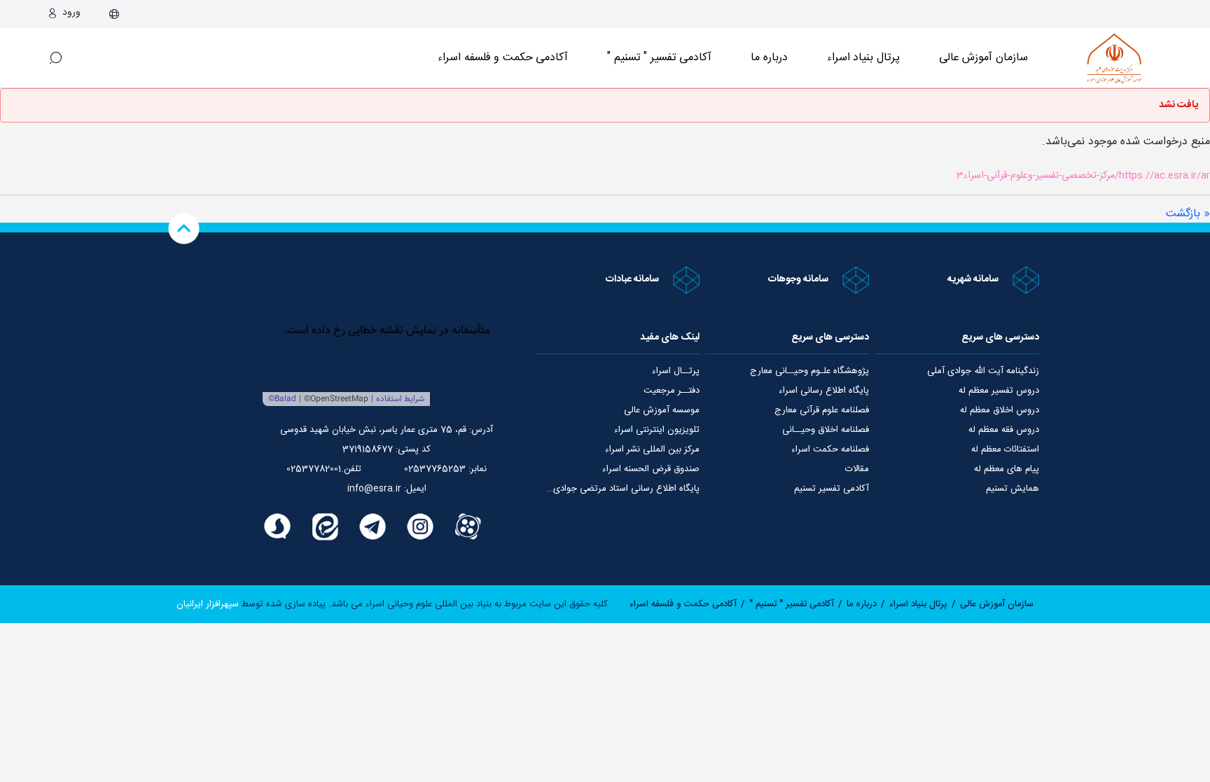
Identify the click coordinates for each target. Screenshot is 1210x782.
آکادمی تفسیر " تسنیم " (659, 57)
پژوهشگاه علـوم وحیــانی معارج (809, 371)
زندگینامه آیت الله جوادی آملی (983, 371)
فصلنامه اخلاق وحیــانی (825, 430)
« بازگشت (1188, 213)
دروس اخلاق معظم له (999, 410)
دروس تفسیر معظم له (999, 390)
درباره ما (769, 57)
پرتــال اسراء (676, 371)
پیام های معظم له (1006, 469)
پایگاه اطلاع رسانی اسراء (824, 390)
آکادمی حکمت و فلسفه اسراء (503, 57)
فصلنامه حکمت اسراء (830, 449)
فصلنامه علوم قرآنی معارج (821, 410)
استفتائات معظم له (1005, 449)
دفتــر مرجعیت (672, 390)
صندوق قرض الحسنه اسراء (651, 469)
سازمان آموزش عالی (983, 57)
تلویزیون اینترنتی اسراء (657, 430)
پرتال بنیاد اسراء (918, 604)
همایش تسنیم (1012, 488)
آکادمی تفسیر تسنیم (831, 488)
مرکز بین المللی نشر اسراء (652, 449)
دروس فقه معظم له (1003, 430)
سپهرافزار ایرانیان (207, 604)
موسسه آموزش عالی (662, 410)
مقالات (857, 469)
